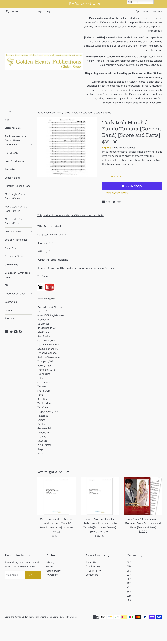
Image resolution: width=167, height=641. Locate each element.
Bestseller (10, 169)
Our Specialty (93, 566)
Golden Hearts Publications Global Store (40, 616)
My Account (52, 575)
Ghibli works (18, 265)
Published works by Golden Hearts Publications (18, 140)
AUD (129, 562)
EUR (129, 575)
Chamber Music (18, 231)
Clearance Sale (13, 128)
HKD (129, 579)
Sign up (50, 11)
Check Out (157, 11)
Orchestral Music (18, 256)
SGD (129, 596)
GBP (129, 592)
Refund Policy (53, 571)
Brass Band (11, 248)
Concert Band (18, 178)
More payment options (117, 192)
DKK (129, 571)
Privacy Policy (93, 571)
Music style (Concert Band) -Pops (16, 221)
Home (8, 111)
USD (129, 600)
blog (7, 120)
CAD (129, 566)
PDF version (18, 153)
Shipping (106, 147)
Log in (40, 11)
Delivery (9, 310)
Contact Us (11, 302)
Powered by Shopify (68, 616)
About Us (91, 562)
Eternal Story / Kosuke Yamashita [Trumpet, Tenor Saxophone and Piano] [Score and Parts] (143, 523)
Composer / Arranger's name (18, 275)
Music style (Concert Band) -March (16, 209)
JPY (129, 583)
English (134, 2)
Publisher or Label (18, 294)
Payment (10, 318)
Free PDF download (15, 161)
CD (18, 285)
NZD (129, 587)
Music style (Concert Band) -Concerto (18, 196)
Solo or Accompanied (18, 240)
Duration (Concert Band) (18, 186)
